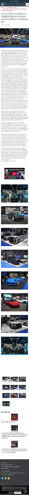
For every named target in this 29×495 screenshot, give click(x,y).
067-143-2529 (21, 473)
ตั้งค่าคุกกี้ (10, 492)
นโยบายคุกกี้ (19, 490)
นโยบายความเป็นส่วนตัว (10, 490)
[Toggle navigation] (27, 4)
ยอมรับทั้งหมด (18, 492)
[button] (24, 4)
